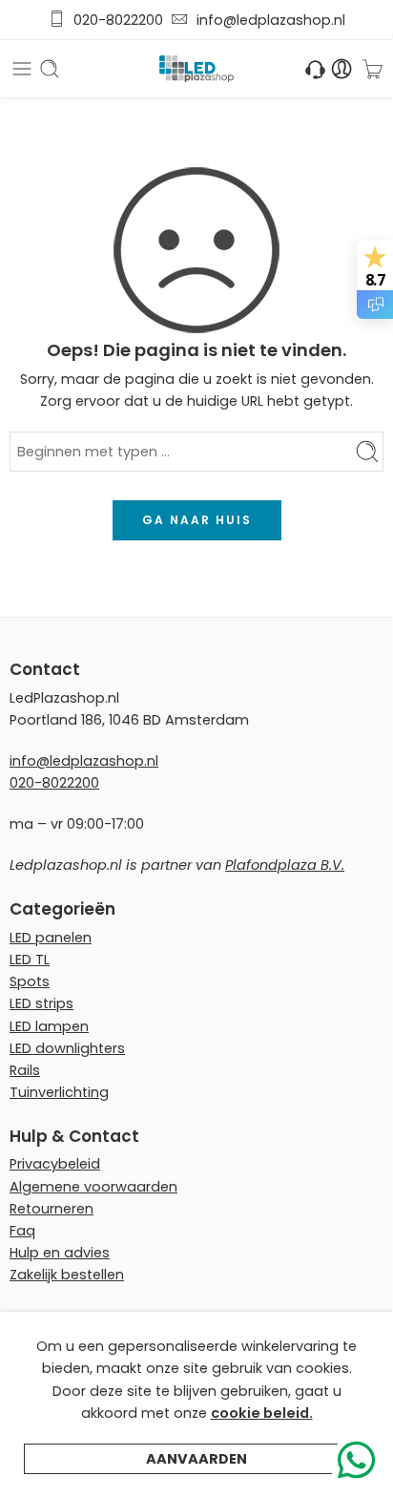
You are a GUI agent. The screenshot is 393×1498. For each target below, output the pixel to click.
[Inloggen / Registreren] (342, 69)
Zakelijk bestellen (67, 1274)
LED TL (30, 959)
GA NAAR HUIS (197, 520)
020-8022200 (118, 20)
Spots (30, 981)
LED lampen (49, 1026)
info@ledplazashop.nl (267, 20)
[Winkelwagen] (372, 68)
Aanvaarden (196, 1458)
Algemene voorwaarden (93, 1186)
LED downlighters (67, 1048)
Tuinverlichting (59, 1092)
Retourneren (51, 1208)
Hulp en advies (60, 1252)
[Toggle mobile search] (49, 68)
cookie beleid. (262, 1413)
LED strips (41, 1003)
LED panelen (51, 937)
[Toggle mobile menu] (22, 68)
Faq (22, 1230)
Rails (25, 1070)
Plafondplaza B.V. (284, 865)
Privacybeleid (55, 1163)
